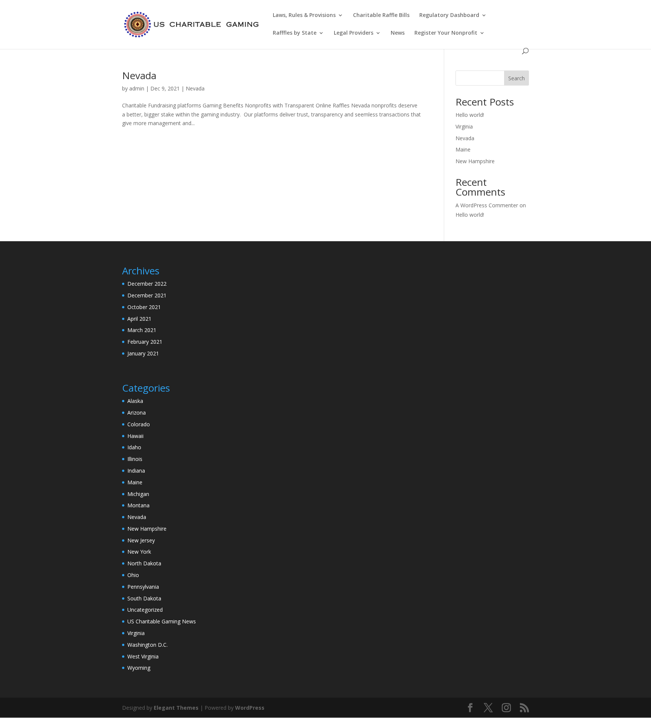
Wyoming (138, 667)
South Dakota (144, 598)
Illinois (134, 458)
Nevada (139, 75)
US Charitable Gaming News (161, 621)
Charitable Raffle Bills (381, 15)
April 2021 (139, 318)
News (398, 33)
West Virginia (143, 656)
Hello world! (469, 114)
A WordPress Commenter (486, 205)
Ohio (133, 575)
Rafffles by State (294, 33)
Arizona (136, 412)
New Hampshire (475, 161)
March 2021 (141, 330)
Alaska (135, 400)
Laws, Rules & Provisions (304, 15)
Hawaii (135, 435)
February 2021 (144, 341)
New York (139, 551)
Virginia (464, 126)
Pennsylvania (143, 586)
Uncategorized (145, 609)
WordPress (249, 707)
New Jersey (141, 540)
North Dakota (144, 563)
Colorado (138, 424)
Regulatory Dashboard (449, 15)
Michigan (138, 494)
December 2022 (147, 283)
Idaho (134, 447)
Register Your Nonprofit (445, 33)
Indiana (136, 470)
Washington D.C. (147, 644)
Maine (463, 149)
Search (516, 78)
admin (136, 88)
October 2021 (144, 307)
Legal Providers (353, 33)
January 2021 (143, 353)
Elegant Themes (176, 707)
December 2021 (147, 295)
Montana (138, 505)
